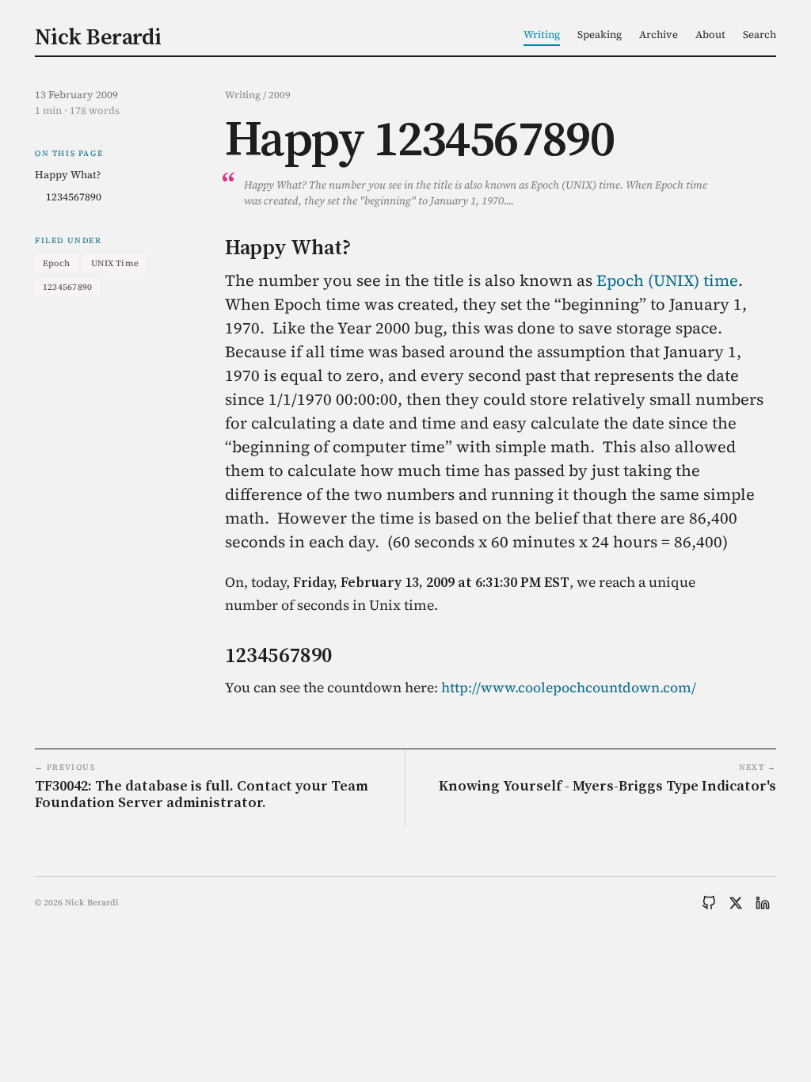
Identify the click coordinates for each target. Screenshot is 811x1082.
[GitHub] (708, 903)
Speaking (599, 34)
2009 (279, 94)
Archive (658, 34)
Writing (542, 34)
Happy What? (68, 174)
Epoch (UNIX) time (667, 280)
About (710, 34)
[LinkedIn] (762, 903)
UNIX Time (115, 263)
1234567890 (73, 197)
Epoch (56, 263)
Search (759, 34)
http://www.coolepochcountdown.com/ (568, 687)
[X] (735, 903)
